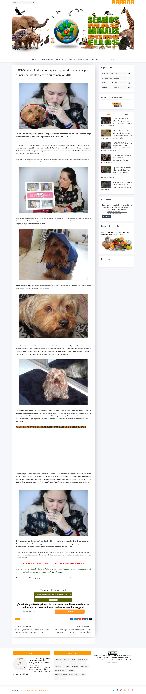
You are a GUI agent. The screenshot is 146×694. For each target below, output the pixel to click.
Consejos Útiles (93, 60)
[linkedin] (20, 674)
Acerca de (109, 60)
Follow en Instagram (110, 87)
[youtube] (128, 2)
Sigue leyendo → (44, 671)
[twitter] (113, 2)
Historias (60, 60)
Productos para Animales (64, 674)
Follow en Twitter (109, 73)
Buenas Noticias (46, 60)
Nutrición (84, 667)
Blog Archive (124, 114)
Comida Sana (82, 659)
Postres (71, 670)
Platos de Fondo (60, 670)
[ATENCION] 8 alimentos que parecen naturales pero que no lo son (115, 233)
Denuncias (70, 60)
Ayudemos (58, 659)
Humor (66, 667)
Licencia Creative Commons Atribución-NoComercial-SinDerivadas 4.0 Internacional (112, 660)
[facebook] (117, 2)
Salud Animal (80, 674)
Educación (81, 663)
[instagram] (121, 2)
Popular (109, 114)
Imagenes (75, 667)
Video (56, 678)
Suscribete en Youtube (111, 82)
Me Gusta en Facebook (111, 78)
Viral (80, 60)
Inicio (34, 60)
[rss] (124, 2)
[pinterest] (132, 2)
